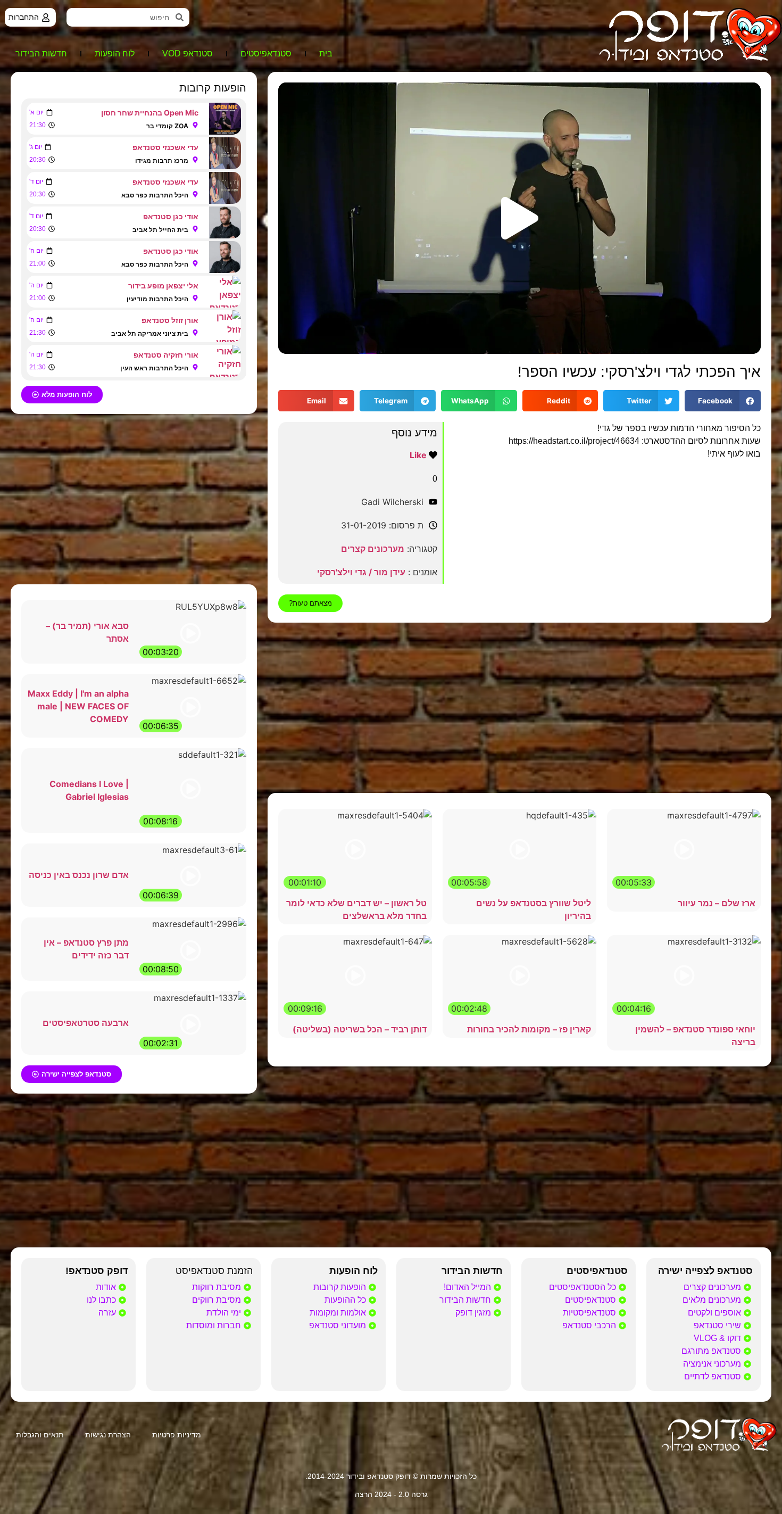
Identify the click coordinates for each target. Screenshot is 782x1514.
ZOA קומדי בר (167, 126)
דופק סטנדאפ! (96, 1270)
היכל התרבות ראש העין (154, 368)
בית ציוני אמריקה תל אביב (149, 333)
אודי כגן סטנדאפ (170, 216)
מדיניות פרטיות (176, 1434)
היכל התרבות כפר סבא (154, 195)
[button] (519, 218)
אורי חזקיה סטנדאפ (166, 354)
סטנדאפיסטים (266, 53)
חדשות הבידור (41, 53)
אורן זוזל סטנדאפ (170, 320)
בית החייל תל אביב (160, 230)
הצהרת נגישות (108, 1434)
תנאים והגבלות (40, 1434)
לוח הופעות (115, 53)
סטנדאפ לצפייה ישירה (705, 1270)
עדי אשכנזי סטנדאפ (165, 147)
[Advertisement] (519, 707)
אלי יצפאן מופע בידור (163, 285)
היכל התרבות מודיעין (157, 299)
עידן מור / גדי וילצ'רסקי (361, 572)
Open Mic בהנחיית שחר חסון (149, 112)
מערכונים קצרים (372, 548)
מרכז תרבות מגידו (161, 160)
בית (325, 53)
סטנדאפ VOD (187, 53)
